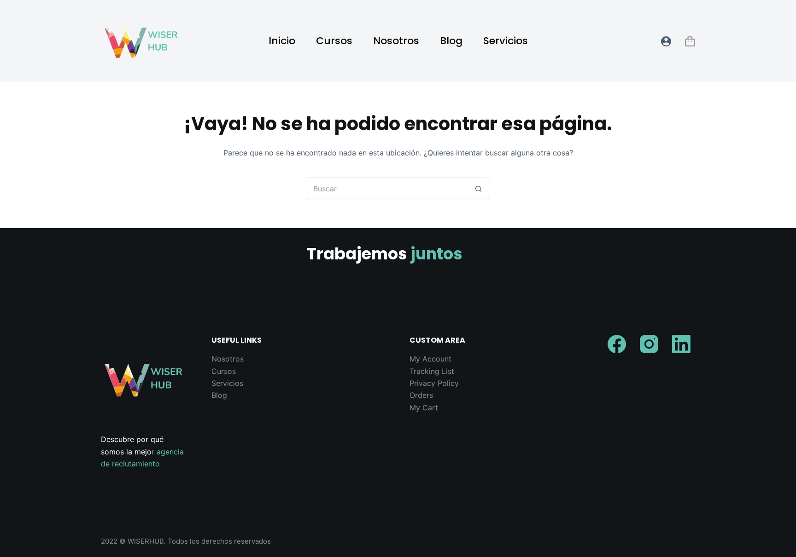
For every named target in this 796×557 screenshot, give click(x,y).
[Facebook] (617, 344)
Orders (421, 395)
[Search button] (478, 188)
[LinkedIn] (681, 344)
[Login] (666, 41)
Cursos (334, 41)
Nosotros (396, 41)
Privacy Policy (434, 383)
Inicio (282, 41)
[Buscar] (642, 41)
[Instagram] (649, 344)
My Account (430, 358)
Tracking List (432, 371)
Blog (451, 41)
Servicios (505, 41)
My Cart (424, 407)
